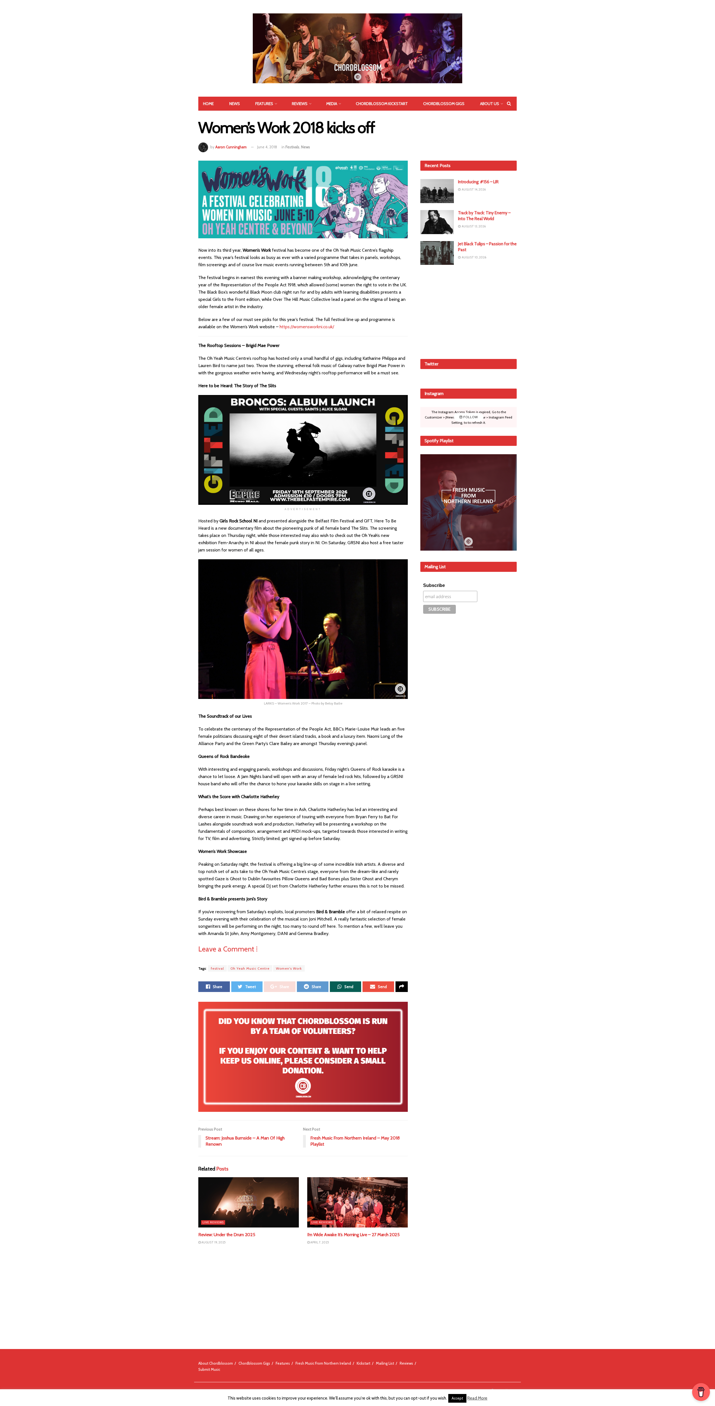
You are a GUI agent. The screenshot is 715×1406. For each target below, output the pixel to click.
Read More (477, 1398)
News (234, 103)
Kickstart (363, 1363)
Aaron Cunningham (231, 147)
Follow (470, 417)
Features (264, 103)
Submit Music (209, 1369)
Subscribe (434, 585)
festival (217, 968)
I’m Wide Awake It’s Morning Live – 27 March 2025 (353, 1234)
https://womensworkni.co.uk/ (307, 326)
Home (208, 103)
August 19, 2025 (213, 1242)
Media (331, 103)
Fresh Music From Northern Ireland (323, 1363)
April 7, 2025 (319, 1242)
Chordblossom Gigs (443, 103)
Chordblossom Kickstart (382, 103)
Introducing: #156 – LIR (478, 181)
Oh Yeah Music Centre (250, 968)
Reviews (300, 103)
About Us (489, 103)
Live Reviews (213, 1222)
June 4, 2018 (267, 147)
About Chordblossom (215, 1363)
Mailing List (385, 1363)
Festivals (292, 147)
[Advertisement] (469, 311)
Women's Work (289, 968)
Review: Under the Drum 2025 (226, 1234)
